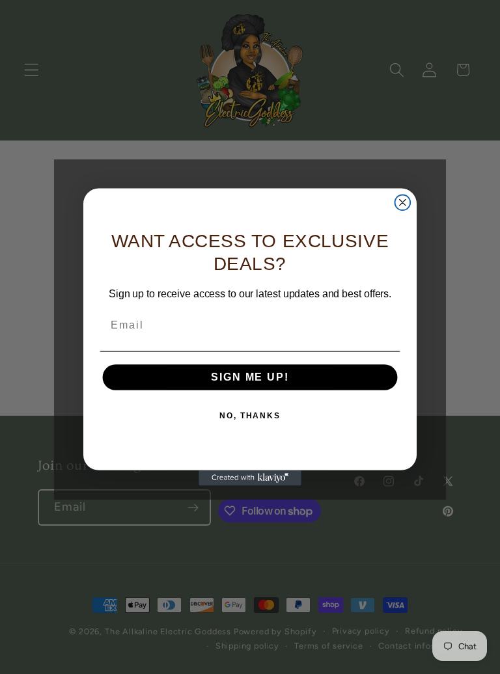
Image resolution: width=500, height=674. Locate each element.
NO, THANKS (250, 415)
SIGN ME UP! (249, 377)
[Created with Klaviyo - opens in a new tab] (250, 478)
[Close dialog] (403, 202)
